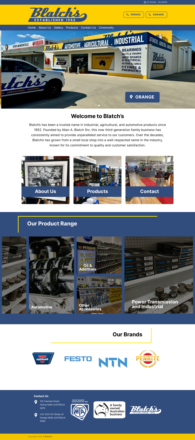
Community (106, 27)
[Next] (187, 69)
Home (32, 27)
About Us (45, 27)
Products (72, 27)
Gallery (58, 27)
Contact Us (88, 27)
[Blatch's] (57, 14)
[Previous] (7, 69)
